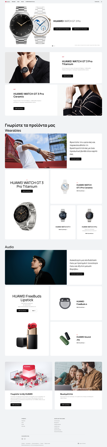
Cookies (41, 443)
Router (23, 424)
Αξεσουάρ (23, 426)
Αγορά (26, 30)
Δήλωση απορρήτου (35, 443)
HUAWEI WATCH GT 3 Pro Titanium (77, 63)
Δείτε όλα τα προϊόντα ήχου (76, 274)
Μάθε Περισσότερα (16, 30)
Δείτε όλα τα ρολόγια (75, 159)
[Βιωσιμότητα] (78, 376)
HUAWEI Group (56, 428)
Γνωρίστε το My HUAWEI (22, 394)
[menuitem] (37, 420)
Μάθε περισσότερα (16, 404)
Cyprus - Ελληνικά (82, 443)
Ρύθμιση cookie (47, 443)
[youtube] (22, 439)
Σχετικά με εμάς (57, 420)
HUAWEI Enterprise (57, 424)
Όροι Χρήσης (28, 443)
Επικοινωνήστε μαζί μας (58, 431)
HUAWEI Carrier (57, 426)
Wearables (23, 420)
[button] (101, 1)
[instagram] (25, 439)
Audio (23, 422)
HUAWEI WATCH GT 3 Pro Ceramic (28, 95)
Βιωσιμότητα (66, 394)
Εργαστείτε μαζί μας (57, 429)
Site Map (23, 443)
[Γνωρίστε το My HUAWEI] (28, 376)
